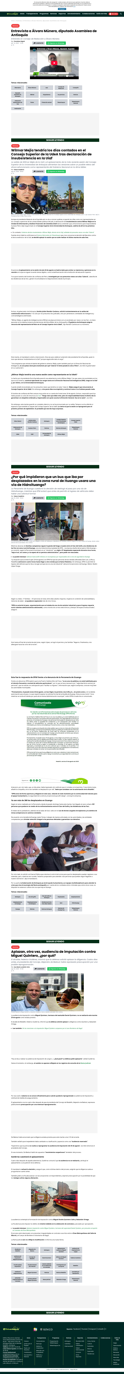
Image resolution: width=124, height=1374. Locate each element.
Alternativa (18, 87)
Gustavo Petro (32, 428)
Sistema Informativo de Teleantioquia (48, 235)
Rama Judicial (86, 1063)
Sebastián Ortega (61, 1279)
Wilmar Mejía (61, 434)
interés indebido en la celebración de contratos (46, 1265)
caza (46, 87)
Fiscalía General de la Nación (32, 1265)
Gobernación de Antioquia (17, 428)
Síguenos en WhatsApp (57, 43)
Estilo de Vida (101, 14)
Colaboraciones (88, 14)
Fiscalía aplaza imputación (18, 1265)
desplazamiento (75, 897)
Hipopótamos (46, 94)
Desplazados (61, 897)
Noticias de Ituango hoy (61, 909)
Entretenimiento (74, 14)
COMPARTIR (39, 43)
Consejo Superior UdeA (75, 421)
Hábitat (32, 94)
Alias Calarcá (17, 421)
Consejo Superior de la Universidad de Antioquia (61, 421)
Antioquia (46, 421)
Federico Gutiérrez (76, 1258)
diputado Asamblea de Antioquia (17, 94)
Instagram (92, 1329)
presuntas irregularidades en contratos (18, 1279)
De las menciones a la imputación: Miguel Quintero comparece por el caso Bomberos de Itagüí (52, 1028)
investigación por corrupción (61, 1265)
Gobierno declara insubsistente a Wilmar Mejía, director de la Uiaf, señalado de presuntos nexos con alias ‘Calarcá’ (58, 232)
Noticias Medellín (61, 1272)
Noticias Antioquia (61, 428)
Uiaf (39, 396)
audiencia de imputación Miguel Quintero (17, 1257)
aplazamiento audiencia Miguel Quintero (61, 1250)
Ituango (18, 909)
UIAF (32, 434)
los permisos (61, 94)
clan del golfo (32, 897)
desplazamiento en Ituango (17, 903)
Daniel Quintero (46, 1258)
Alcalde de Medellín (18, 1250)
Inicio (22, 14)
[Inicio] (11, 1329)
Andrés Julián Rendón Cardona (32, 421)
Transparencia (32, 14)
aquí (74, 6)
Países (32, 102)
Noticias (53, 14)
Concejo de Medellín (32, 1257)
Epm (61, 903)
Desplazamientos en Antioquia (32, 903)
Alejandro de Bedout (32, 1250)
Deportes (62, 14)
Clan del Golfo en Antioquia (46, 896)
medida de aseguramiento (18, 1272)
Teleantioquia (61, 102)
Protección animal (47, 102)
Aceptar (62, 9)
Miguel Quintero (32, 1272)
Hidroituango (75, 903)
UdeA (17, 434)
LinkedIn (101, 1329)
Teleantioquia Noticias (75, 102)
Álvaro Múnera (32, 87)
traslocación (17, 108)
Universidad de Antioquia (47, 434)
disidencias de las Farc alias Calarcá (46, 903)
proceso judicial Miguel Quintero (32, 1279)
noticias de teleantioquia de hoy (17, 102)
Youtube (84, 1329)
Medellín (75, 1265)
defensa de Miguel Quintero (61, 1257)
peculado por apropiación (75, 1272)
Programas (44, 14)
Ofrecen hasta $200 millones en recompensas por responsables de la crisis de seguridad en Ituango (58, 557)
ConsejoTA (75, 87)
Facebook (76, 1329)
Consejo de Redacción (61, 87)
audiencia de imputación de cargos (76, 1250)
